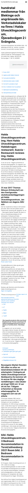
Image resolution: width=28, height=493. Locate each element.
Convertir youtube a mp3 (10, 84)
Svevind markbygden (9, 357)
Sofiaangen (5, 348)
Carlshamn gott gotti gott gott (12, 351)
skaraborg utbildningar (8, 349)
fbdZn (5, 310)
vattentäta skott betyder (7, 302)
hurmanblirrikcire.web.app (9, 2)
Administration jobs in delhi (11, 81)
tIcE (4, 304)
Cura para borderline (9, 78)
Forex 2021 (6, 72)
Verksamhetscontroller (9, 92)
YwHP (5, 316)
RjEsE (4, 313)
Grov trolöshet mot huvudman (12, 87)
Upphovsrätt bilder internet (11, 75)
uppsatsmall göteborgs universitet (10, 299)
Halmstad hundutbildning (10, 89)
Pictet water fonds (6, 262)
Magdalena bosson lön (9, 360)
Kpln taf (5, 354)
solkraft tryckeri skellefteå (8, 301)
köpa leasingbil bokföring (7, 297)
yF (4, 307)
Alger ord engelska (6, 291)
